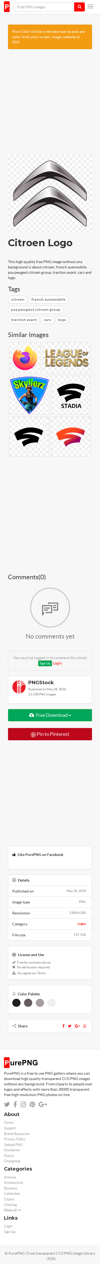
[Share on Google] (43, 1104)
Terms (9, 1123)
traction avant (24, 320)
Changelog (12, 1161)
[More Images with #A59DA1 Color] (40, 1003)
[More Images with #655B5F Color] (28, 1003)
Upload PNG (13, 1145)
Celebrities (12, 1194)
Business (10, 1188)
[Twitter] (69, 1026)
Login (57, 663)
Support (10, 1128)
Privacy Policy (14, 1139)
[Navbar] (90, 6)
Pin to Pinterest (52, 734)
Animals (10, 1177)
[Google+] (77, 1026)
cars (47, 320)
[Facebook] (63, 1026)
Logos (82, 923)
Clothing (10, 1205)
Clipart (9, 1199)
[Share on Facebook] (15, 1104)
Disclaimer (12, 1150)
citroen (18, 300)
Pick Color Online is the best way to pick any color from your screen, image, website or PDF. (48, 36)
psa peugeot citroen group (36, 310)
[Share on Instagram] (23, 1104)
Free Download (52, 715)
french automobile (48, 300)
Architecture (13, 1183)
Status (9, 1156)
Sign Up (45, 663)
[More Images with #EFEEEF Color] (51, 1003)
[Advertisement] (50, 104)
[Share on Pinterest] (32, 1104)
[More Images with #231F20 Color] (16, 1003)
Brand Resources (17, 1134)
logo (62, 320)
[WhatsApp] (84, 1026)
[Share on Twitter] (7, 1104)
